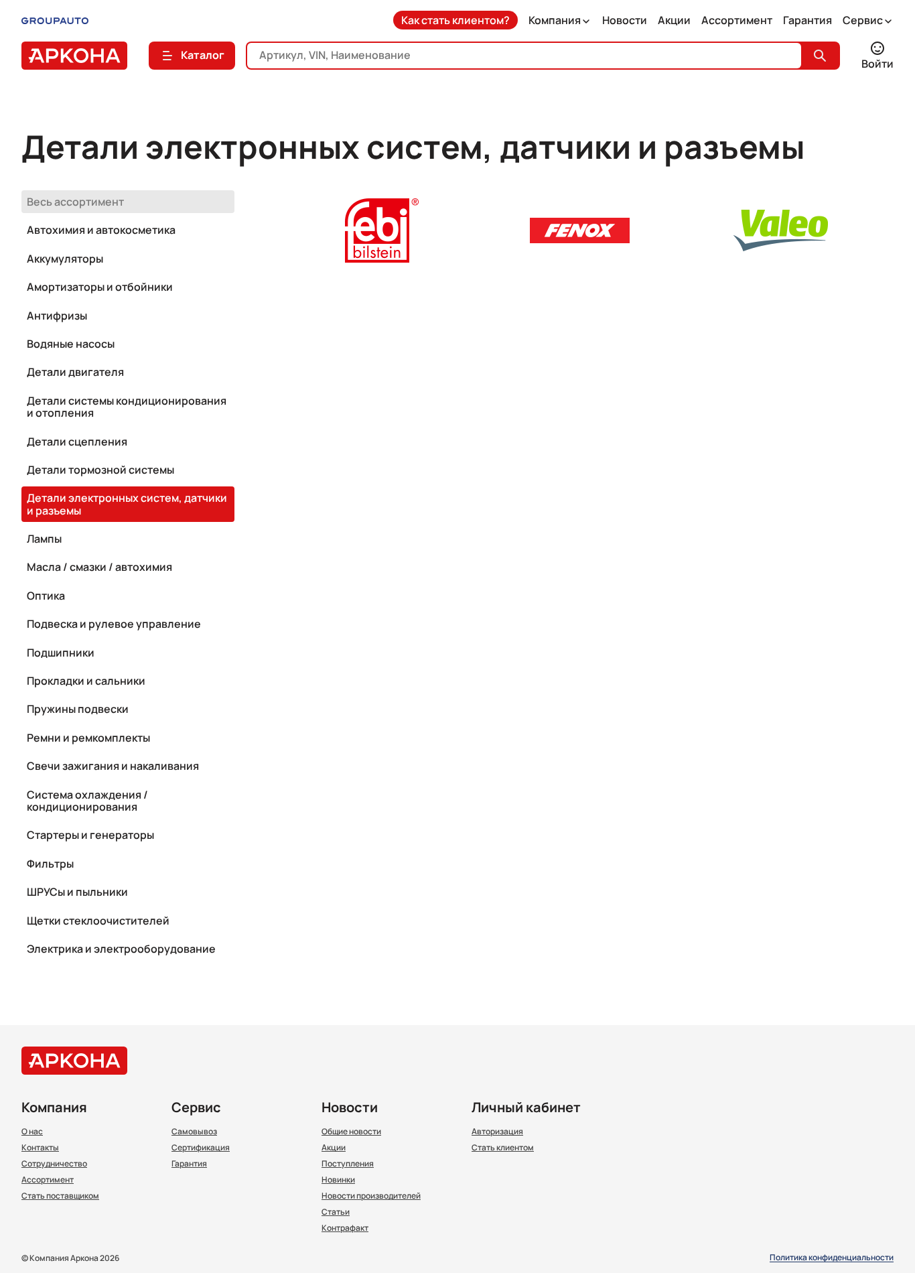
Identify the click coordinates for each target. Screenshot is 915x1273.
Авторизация (497, 1132)
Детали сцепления (77, 441)
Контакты (40, 1148)
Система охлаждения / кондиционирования (87, 800)
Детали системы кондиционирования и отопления (126, 406)
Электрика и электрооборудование (121, 948)
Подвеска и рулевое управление (114, 623)
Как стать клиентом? (455, 20)
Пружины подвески (78, 708)
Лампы (44, 538)
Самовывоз (194, 1132)
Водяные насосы (71, 343)
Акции (674, 20)
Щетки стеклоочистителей (98, 920)
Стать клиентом (503, 1148)
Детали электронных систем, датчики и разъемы (127, 503)
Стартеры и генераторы (90, 834)
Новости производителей (371, 1196)
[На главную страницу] (74, 56)
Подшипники (60, 652)
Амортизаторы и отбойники (100, 286)
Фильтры (50, 863)
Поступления (348, 1164)
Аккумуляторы (65, 258)
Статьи (336, 1212)
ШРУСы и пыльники (77, 891)
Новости (624, 20)
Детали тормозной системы (100, 469)
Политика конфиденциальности (832, 1258)
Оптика (46, 595)
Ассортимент (736, 20)
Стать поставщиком (60, 1196)
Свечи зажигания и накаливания (113, 765)
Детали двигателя (75, 371)
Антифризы (57, 315)
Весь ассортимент (75, 201)
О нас (32, 1132)
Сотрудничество (54, 1164)
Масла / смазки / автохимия (99, 566)
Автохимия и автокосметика (101, 229)
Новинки (338, 1180)
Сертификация (200, 1148)
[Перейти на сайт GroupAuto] (54, 20)
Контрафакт (345, 1228)
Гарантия (807, 20)
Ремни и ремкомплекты (88, 737)
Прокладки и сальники (86, 680)
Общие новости (351, 1132)
